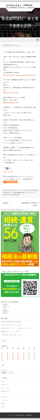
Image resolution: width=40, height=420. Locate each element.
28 (23, 359)
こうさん (18, 45)
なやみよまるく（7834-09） (20, 5)
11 (7, 354)
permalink (15, 195)
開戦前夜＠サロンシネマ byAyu (10, 331)
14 (23, 354)
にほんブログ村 (8, 172)
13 (18, 354)
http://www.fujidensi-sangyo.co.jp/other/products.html (19, 75)
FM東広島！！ (6, 203)
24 (2, 359)
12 (13, 354)
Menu (20, 39)
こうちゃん (22, 190)
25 (7, 359)
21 (23, 356)
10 (2, 354)
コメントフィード (6, 388)
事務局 (3, 403)
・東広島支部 (5, 311)
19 (13, 356)
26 (13, 359)
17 (2, 356)
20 (18, 356)
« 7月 (3, 365)
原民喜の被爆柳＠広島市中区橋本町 (11, 321)
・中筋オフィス (6, 306)
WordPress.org (5, 391)
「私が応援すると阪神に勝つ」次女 (11, 335)
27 (18, 359)
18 (7, 356)
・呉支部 (4, 309)
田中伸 (3, 407)
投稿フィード (5, 384)
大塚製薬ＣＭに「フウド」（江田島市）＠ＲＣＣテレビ (17, 328)
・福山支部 (4, 313)
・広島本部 (4, 304)
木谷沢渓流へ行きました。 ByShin (11, 325)
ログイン (3, 381)
